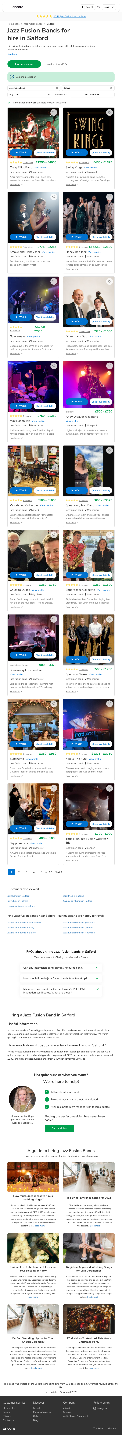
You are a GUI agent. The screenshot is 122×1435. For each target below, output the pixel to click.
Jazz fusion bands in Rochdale (79, 932)
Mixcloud (112, 1428)
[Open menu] (8, 7)
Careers (67, 1412)
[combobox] (33, 88)
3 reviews (83, 834)
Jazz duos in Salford (17, 901)
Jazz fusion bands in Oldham (78, 927)
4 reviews (83, 500)
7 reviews (83, 247)
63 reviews (84, 162)
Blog (35, 1420)
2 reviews (27, 416)
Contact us (8, 1420)
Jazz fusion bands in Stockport (79, 922)
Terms (6, 1412)
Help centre (9, 1408)
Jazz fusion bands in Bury (20, 927)
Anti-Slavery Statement (75, 1416)
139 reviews (84, 331)
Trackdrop (98, 1428)
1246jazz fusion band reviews (70, 16)
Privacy (7, 1416)
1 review (83, 754)
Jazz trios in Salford (73, 896)
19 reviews (15, 330)
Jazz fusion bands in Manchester (24, 922)
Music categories (42, 1412)
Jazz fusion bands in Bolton (21, 932)
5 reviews (27, 500)
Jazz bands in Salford (18, 896)
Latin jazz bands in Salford (21, 906)
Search (89, 7)
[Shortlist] (98, 7)
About (66, 1408)
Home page (13, 23)
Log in (107, 7)
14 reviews (28, 247)
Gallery (37, 1416)
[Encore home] (17, 7)
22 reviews (28, 162)
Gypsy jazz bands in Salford (77, 901)
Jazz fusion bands (33, 23)
